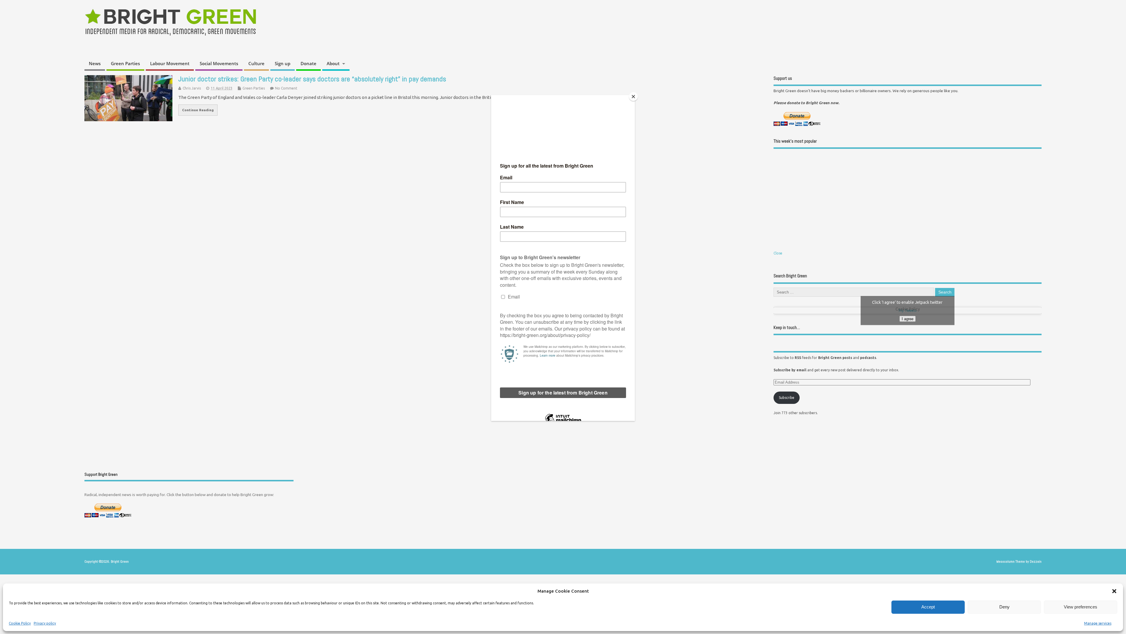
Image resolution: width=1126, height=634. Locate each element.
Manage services (1097, 623)
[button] (1114, 591)
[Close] (633, 96)
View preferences (1080, 606)
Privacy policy (45, 623)
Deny (1004, 606)
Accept (928, 606)
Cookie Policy (20, 623)
